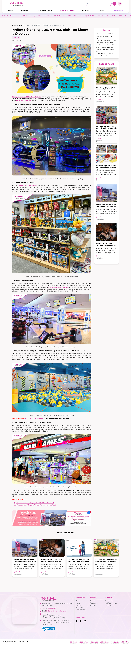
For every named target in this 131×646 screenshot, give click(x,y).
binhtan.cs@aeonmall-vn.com (56, 611)
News (20, 25)
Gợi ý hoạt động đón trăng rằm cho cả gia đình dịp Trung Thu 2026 (105, 89)
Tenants (93, 603)
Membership (109, 601)
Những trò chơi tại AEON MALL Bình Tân (26, 97)
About (10, 10)
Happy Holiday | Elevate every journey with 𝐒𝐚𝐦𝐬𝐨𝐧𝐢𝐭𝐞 (86, 16)
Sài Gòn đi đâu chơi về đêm (33, 418)
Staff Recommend (111, 603)
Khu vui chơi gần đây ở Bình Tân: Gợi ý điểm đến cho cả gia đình (106, 206)
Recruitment (80, 610)
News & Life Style (43, 10)
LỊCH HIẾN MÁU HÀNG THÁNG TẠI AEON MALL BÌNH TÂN (44, 16)
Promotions (118, 10)
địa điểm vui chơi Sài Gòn (28, 185)
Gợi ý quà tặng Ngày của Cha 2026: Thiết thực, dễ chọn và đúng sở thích (51, 561)
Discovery (24, 10)
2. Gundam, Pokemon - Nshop (106, 40)
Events (78, 605)
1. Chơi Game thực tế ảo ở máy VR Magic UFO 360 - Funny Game (106, 36)
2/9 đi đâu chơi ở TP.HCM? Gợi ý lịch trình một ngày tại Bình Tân (106, 128)
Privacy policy (109, 605)
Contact (102, 10)
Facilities (85, 10)
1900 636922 (51, 608)
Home (14, 25)
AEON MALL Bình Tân (23, 101)
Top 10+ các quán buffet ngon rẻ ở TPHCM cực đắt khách (34, 503)
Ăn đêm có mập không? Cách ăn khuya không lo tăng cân (106, 245)
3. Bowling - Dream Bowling (105, 43)
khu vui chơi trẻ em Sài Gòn (58, 287)
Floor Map (79, 607)
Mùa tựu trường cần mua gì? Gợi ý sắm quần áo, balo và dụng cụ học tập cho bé (106, 167)
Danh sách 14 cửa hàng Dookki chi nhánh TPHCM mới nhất (35, 505)
